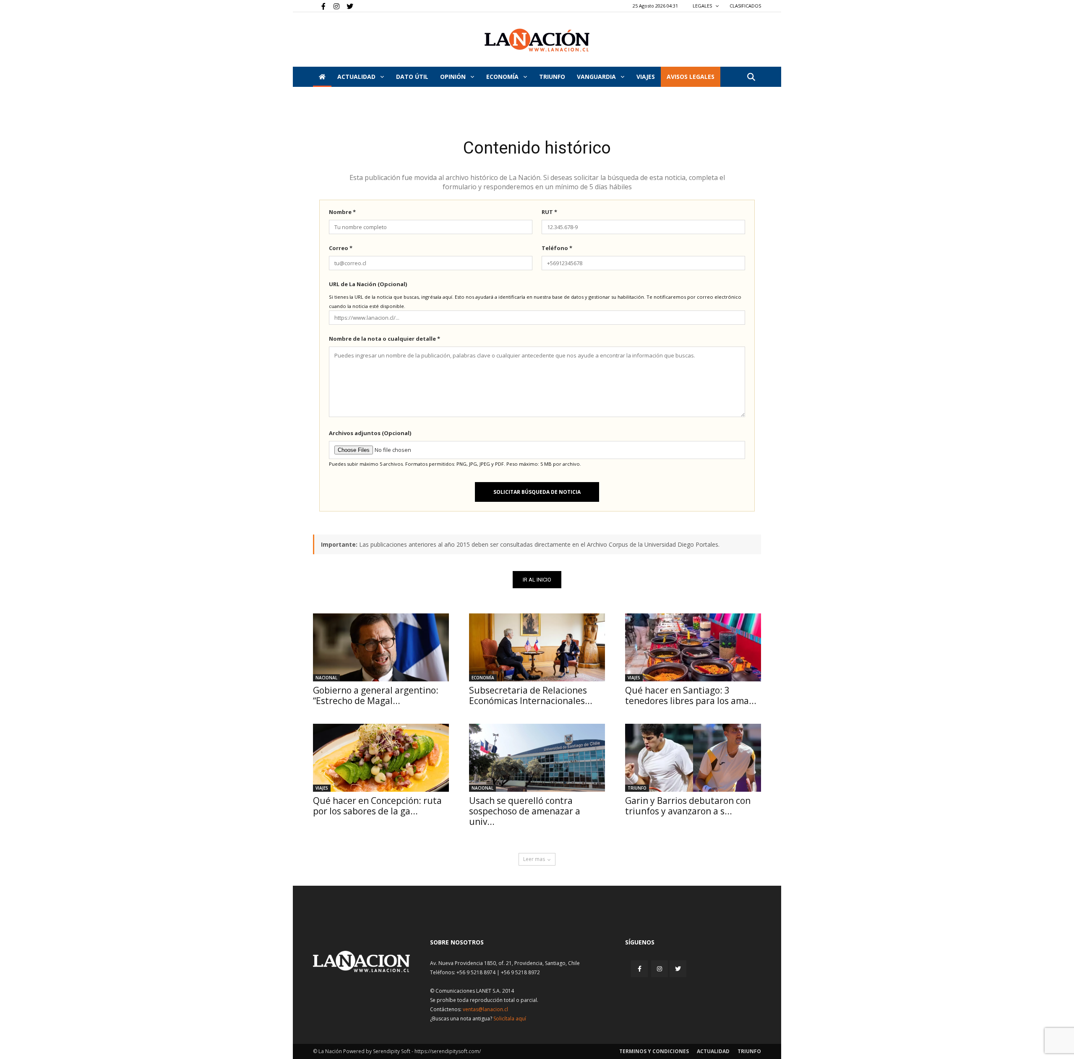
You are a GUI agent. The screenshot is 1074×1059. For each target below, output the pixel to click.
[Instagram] (333, 6)
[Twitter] (347, 6)
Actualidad (357, 77)
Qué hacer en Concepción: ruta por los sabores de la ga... (377, 806)
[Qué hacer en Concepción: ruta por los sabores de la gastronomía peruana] (381, 758)
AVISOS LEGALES (690, 77)
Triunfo (552, 77)
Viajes (634, 678)
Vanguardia (597, 77)
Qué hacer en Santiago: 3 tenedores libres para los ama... (690, 695)
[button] (751, 77)
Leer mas (534, 859)
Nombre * (342, 212)
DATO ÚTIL (412, 77)
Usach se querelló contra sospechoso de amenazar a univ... (524, 811)
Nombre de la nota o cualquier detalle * (384, 338)
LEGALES (703, 6)
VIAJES (645, 77)
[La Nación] (537, 40)
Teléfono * (557, 248)
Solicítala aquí (509, 1018)
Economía (503, 77)
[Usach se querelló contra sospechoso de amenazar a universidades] (537, 758)
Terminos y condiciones (654, 1051)
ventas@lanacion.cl (485, 1009)
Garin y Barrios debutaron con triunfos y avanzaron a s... (688, 806)
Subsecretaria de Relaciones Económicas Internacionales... (530, 695)
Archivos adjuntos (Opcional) (370, 433)
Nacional (326, 678)
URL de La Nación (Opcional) (368, 284)
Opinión (453, 77)
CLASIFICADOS (745, 6)
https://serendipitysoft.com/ (447, 1051)
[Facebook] (319, 6)
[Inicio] (322, 77)
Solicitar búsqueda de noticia (537, 492)
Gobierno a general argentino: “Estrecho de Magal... (375, 695)
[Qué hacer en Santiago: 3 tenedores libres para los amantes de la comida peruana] (693, 647)
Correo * (340, 248)
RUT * (549, 212)
